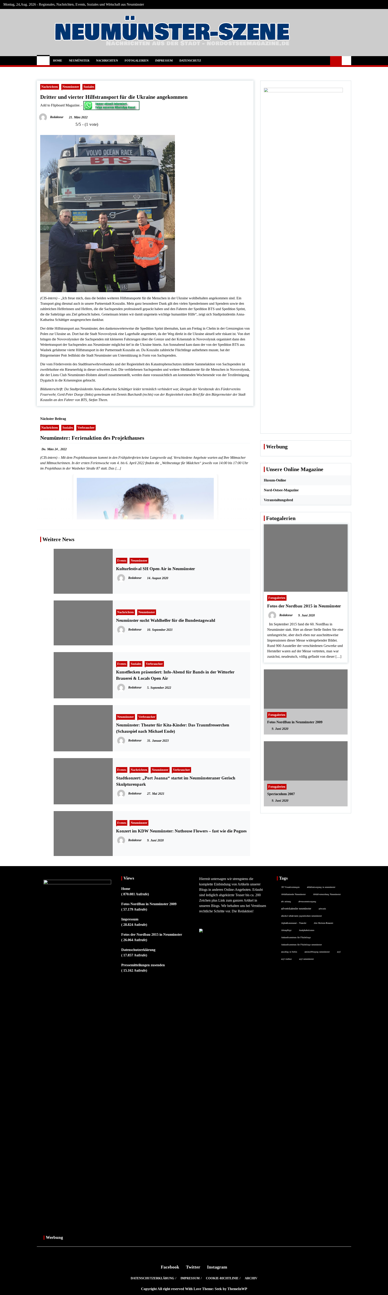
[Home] (43, 60)
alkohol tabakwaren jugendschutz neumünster (301, 915)
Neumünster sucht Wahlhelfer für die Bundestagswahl (165, 620)
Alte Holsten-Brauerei (323, 922)
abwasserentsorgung (307, 901)
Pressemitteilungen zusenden (143, 965)
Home (57, 60)
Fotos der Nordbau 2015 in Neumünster (304, 606)
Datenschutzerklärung (138, 950)
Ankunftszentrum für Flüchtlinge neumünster (301, 944)
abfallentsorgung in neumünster (321, 887)
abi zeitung (286, 901)
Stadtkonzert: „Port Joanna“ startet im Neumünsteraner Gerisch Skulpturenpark (175, 781)
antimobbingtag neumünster (317, 951)
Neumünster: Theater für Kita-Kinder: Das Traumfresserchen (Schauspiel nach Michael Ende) (172, 728)
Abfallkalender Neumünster (293, 894)
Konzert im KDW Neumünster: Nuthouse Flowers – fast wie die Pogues (181, 831)
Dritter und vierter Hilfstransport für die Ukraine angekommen (113, 97)
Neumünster (79, 60)
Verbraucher (86, 427)
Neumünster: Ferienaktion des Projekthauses (92, 438)
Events (121, 560)
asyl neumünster (306, 958)
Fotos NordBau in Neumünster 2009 (294, 722)
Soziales (89, 86)
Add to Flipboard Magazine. (60, 105)
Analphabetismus (306, 930)
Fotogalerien (136, 60)
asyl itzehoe (286, 958)
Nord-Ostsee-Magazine (281, 490)
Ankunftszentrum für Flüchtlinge (296, 937)
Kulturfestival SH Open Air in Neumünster (155, 568)
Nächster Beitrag (53, 419)
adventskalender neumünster (296, 908)
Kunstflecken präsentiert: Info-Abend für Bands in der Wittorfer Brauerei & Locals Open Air (175, 675)
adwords (322, 908)
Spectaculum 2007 (281, 794)
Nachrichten (107, 60)
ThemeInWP (237, 1289)
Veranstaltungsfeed (278, 500)
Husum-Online (275, 480)
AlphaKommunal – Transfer (293, 922)
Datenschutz (190, 60)
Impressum (164, 60)
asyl (339, 951)
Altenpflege (286, 930)
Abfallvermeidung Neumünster (327, 894)
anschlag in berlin (289, 951)
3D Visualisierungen (290, 887)
